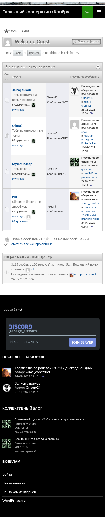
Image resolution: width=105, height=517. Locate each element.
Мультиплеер (22, 164)
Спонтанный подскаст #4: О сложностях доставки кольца (49, 419)
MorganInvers (20, 221)
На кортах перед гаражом (31, 66)
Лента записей (14, 483)
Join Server (82, 342)
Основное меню (99, 12)
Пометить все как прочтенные (30, 244)
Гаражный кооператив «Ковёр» (35, 11)
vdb (33, 269)
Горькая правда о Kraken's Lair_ (89, 139)
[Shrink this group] (59, 66)
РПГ (15, 197)
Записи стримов (27, 383)
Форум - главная (19, 30)
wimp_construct (91, 203)
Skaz (84, 131)
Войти (7, 474)
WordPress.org (14, 501)
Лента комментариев (19, 492)
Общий (17, 126)
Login (18, 53)
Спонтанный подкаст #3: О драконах (37, 438)
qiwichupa (18, 109)
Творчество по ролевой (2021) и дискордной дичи (54, 368)
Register (34, 53)
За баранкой (21, 90)
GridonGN (87, 98)
